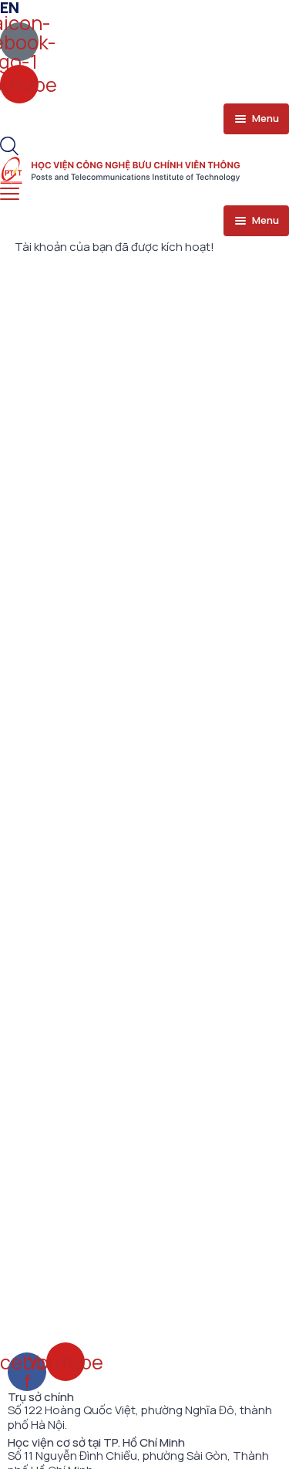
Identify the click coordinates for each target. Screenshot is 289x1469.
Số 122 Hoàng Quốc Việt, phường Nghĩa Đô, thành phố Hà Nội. (140, 1418)
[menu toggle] (9, 194)
